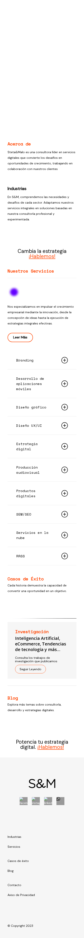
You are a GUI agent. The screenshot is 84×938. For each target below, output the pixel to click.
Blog (11, 871)
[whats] (60, 801)
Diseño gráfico (31, 407)
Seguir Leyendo (30, 669)
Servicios (14, 847)
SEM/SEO (23, 514)
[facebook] (24, 801)
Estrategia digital (27, 446)
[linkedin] (48, 801)
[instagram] (36, 801)
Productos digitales (26, 493)
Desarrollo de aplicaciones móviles (30, 383)
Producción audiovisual (28, 470)
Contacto (14, 885)
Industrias (14, 837)
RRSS (20, 556)
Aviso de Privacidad (21, 895)
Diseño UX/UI (29, 425)
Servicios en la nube (32, 535)
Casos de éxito (18, 861)
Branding (24, 360)
